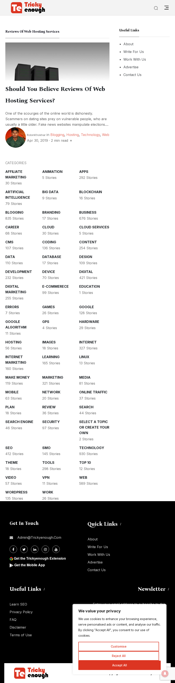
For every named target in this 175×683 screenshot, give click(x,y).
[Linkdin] (34, 549)
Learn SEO (18, 604)
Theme (11, 462)
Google (86, 307)
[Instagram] (45, 549)
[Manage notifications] (165, 673)
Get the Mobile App (29, 564)
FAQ (13, 619)
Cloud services (94, 227)
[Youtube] (56, 549)
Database (51, 257)
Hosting (72, 135)
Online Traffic (93, 392)
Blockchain (90, 192)
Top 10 (85, 462)
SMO (46, 448)
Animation (52, 171)
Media (84, 377)
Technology (90, 135)
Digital (86, 272)
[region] (119, 639)
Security (51, 422)
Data (10, 257)
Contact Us (132, 75)
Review (49, 407)
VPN (46, 477)
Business (87, 212)
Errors (12, 307)
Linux (84, 357)
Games (48, 307)
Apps (83, 171)
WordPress (16, 492)
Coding (49, 242)
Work (47, 492)
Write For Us (133, 52)
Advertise (131, 67)
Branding (51, 212)
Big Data (50, 192)
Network (51, 392)
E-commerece (55, 286)
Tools (48, 462)
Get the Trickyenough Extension (40, 558)
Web (105, 135)
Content (88, 242)
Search (86, 407)
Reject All (119, 656)
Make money (17, 377)
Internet (88, 342)
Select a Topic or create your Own (94, 427)
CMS (9, 242)
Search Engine (19, 422)
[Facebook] (13, 549)
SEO (9, 448)
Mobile (12, 392)
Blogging (57, 135)
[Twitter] (24, 549)
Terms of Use (21, 635)
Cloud (48, 227)
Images (49, 342)
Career (12, 227)
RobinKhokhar (36, 135)
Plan (10, 407)
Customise (119, 646)
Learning (51, 357)
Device (48, 272)
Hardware (89, 322)
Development (18, 272)
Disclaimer (18, 627)
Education (89, 286)
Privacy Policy (21, 612)
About (128, 44)
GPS (45, 322)
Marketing (52, 377)
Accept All (119, 665)
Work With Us (134, 59)
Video (10, 477)
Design (85, 257)
